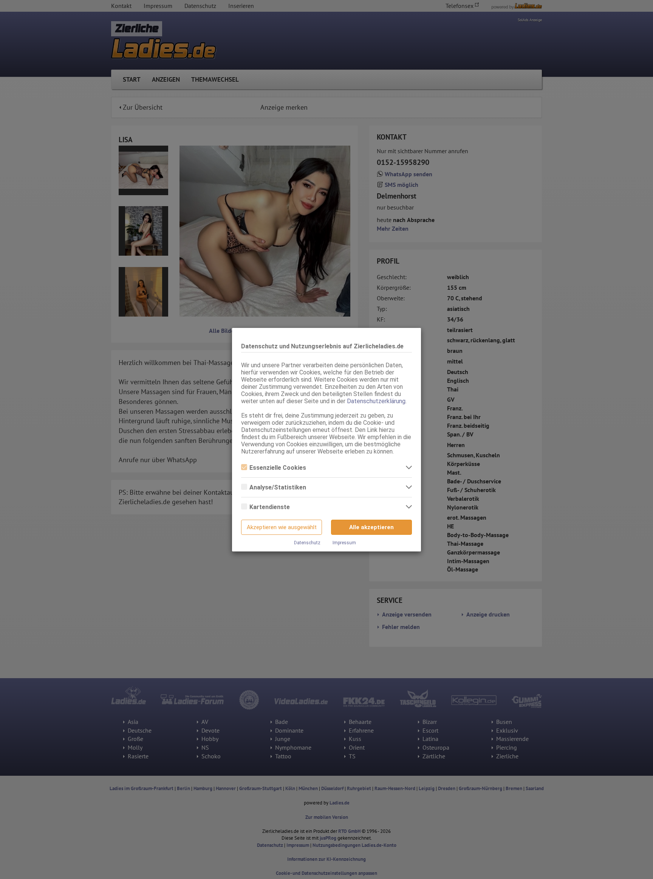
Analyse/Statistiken (277, 487)
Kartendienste (269, 507)
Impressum (344, 542)
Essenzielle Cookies (277, 467)
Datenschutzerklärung (376, 401)
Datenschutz (307, 542)
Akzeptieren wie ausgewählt (282, 527)
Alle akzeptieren (371, 527)
